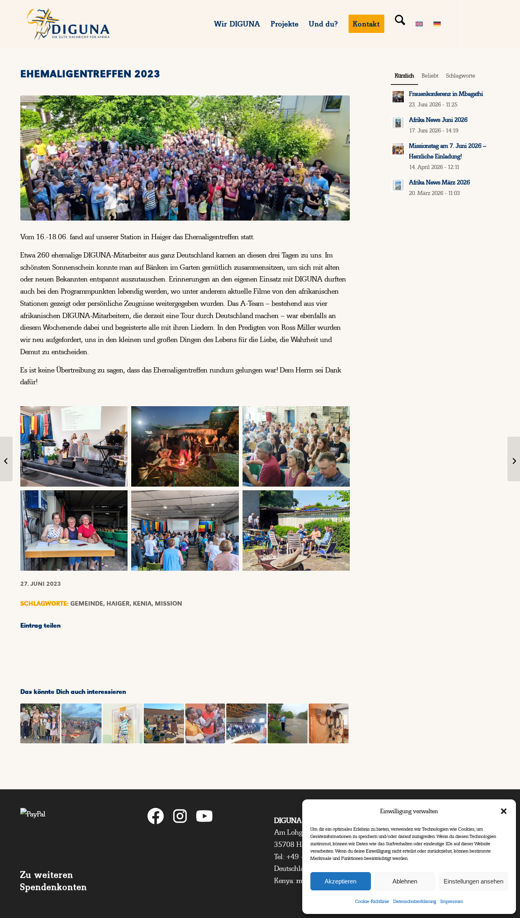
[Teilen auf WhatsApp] (226, 649)
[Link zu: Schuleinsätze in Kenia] (246, 723)
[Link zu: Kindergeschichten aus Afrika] (123, 723)
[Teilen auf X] (144, 649)
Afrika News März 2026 (439, 182)
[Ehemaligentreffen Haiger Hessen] (185, 158)
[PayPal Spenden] (69, 832)
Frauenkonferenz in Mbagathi (446, 94)
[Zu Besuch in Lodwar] (513, 459)
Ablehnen (404, 881)
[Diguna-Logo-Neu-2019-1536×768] (68, 24)
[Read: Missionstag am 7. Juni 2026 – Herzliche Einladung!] (398, 148)
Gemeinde (86, 603)
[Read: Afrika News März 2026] (398, 185)
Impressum (451, 901)
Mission (168, 603)
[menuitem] (237, 24)
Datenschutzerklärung (414, 901)
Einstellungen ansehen (473, 881)
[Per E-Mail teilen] (308, 649)
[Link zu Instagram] (481, 23)
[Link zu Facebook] (469, 23)
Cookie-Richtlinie (372, 901)
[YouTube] (204, 818)
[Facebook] (155, 818)
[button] (504, 811)
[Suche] (400, 24)
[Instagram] (180, 818)
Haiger (118, 603)
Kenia (142, 603)
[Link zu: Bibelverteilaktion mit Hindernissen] (81, 723)
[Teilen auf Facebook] (62, 649)
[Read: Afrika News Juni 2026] (398, 122)
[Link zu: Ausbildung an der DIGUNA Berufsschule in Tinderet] (329, 723)
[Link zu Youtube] (494, 23)
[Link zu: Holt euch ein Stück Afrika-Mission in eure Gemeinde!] (205, 723)
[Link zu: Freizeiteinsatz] (40, 723)
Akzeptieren (340, 881)
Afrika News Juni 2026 (438, 120)
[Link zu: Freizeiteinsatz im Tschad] (164, 723)
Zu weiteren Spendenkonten (53, 881)
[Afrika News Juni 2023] (6, 459)
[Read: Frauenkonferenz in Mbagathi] (398, 96)
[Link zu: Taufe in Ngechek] (288, 723)
